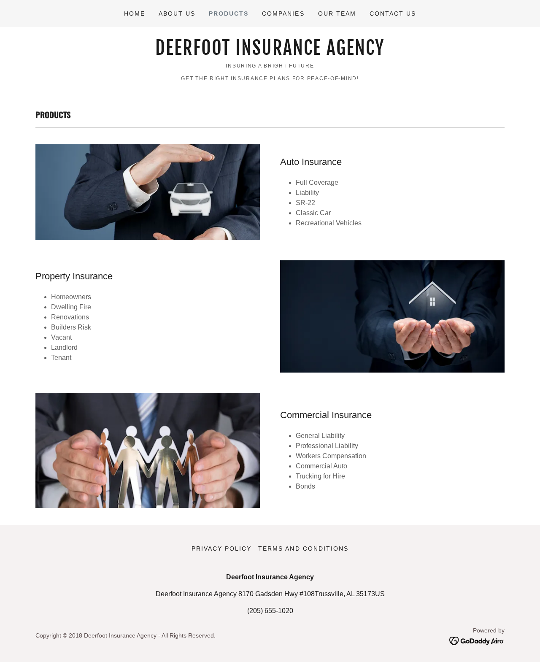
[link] (270, 52)
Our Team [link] (337, 13)
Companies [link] (283, 13)
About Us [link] (177, 13)
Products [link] (228, 13)
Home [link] (134, 13)
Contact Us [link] (393, 13)
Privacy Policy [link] (221, 548)
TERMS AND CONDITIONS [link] (303, 548)
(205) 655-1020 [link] (270, 610)
